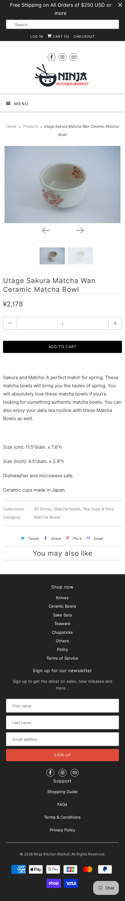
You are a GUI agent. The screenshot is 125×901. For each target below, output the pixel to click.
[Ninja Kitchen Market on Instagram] (62, 57)
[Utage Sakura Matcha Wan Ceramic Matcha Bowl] (62, 184)
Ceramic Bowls (62, 606)
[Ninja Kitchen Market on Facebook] (52, 57)
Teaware (62, 623)
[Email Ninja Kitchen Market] (73, 57)
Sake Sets (62, 615)
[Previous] (45, 229)
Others (62, 640)
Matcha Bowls (47, 517)
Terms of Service (62, 658)
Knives (62, 597)
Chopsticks (62, 632)
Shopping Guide (62, 791)
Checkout (84, 36)
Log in (36, 36)
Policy (62, 649)
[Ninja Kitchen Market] (62, 76)
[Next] (79, 229)
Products (31, 126)
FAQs (62, 804)
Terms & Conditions (62, 817)
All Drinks (43, 508)
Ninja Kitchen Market (51, 854)
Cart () (60, 36)
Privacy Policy (62, 829)
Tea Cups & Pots (98, 508)
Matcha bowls (67, 508)
